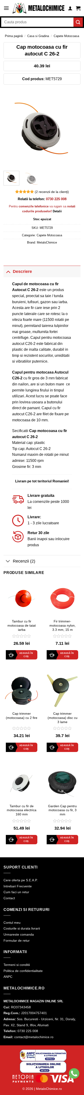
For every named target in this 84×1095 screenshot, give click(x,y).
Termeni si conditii (17, 965)
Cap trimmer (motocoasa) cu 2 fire (21, 716)
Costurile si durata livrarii (22, 928)
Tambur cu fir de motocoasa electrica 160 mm (21, 810)
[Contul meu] (70, 8)
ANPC (8, 976)
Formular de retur (17, 940)
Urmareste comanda (19, 934)
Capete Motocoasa (66, 36)
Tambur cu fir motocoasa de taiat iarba (21, 625)
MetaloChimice (47, 242)
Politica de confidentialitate (23, 971)
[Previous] (11, 129)
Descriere (22, 271)
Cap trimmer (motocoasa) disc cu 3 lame (62, 718)
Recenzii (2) (24, 561)
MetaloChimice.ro (49, 1089)
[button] (6, 8)
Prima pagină (14, 36)
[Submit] (78, 22)
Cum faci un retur (16, 892)
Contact (9, 898)
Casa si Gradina (38, 36)
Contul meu (12, 922)
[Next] (73, 129)
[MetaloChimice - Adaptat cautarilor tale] (38, 8)
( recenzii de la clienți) (52, 191)
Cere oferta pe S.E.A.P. (21, 880)
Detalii (57, 211)
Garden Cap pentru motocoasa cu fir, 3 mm (62, 810)
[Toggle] (8, 271)
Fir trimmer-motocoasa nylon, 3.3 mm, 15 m (62, 625)
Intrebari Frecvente (18, 886)
